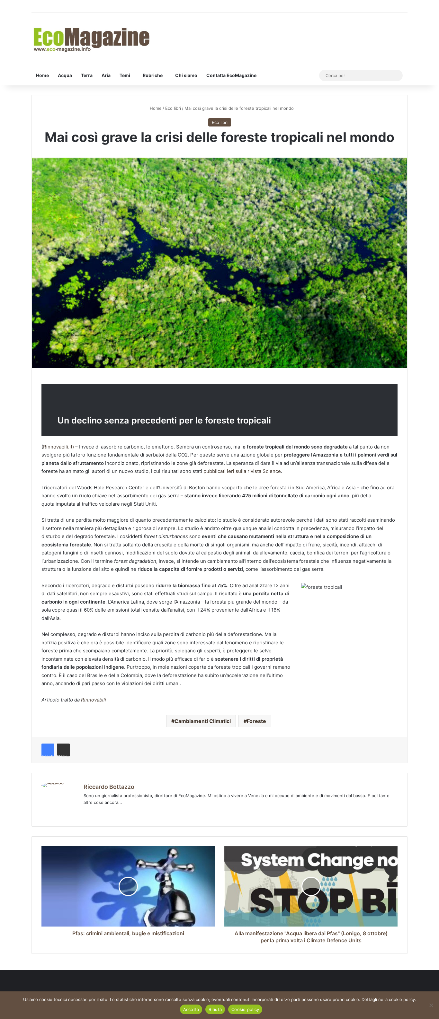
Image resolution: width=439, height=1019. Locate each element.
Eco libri (173, 108)
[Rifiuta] (431, 1005)
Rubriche (153, 75)
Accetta (191, 1009)
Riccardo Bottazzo (109, 786)
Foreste (256, 721)
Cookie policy (245, 1009)
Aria (106, 75)
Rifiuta (215, 1009)
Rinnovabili (93, 700)
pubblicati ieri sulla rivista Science (242, 471)
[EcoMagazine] (90, 39)
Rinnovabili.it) (58, 447)
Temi (125, 75)
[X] (103, 813)
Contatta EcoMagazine (231, 75)
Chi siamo (186, 75)
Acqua (65, 75)
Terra (87, 75)
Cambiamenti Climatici (203, 721)
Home (42, 75)
